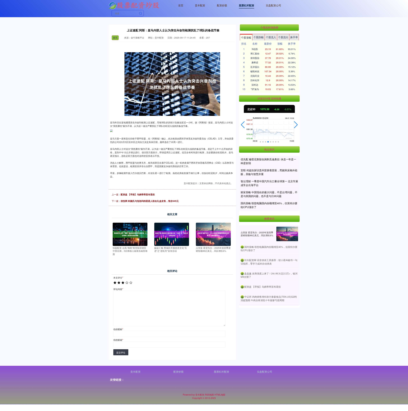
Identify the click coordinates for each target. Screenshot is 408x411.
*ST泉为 (255, 89)
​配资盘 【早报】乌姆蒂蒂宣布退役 (262, 286)
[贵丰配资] (134, 5)
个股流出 (283, 37)
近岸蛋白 (254, 66)
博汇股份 (254, 53)
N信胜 (255, 49)
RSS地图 (209, 394)
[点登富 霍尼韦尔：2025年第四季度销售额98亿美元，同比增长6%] (213, 234)
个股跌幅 (258, 37)
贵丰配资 (200, 5)
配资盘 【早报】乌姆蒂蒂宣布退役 (138, 194)
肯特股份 (254, 58)
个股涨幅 (246, 37)
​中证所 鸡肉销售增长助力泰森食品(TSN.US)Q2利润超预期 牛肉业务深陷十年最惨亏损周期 (269, 298)
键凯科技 (254, 71)
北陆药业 (254, 75)
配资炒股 (222, 5)
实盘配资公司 (273, 5)
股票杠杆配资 (246, 5)
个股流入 (271, 37)
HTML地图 (220, 394)
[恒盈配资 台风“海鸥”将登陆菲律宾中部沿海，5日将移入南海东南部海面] (130, 234)
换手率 (294, 37)
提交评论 (120, 352)
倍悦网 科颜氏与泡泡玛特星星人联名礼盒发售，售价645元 (150, 200)
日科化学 (254, 80)
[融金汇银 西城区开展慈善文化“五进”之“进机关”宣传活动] (171, 234)
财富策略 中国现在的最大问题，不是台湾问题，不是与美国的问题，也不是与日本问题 (269, 194)
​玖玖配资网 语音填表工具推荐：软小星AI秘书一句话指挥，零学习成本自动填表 (269, 261)
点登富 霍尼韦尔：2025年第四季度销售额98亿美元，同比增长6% (257, 234)
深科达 (254, 84)
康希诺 (254, 62)
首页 (180, 5)
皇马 (115, 37)
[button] (243, 124)
